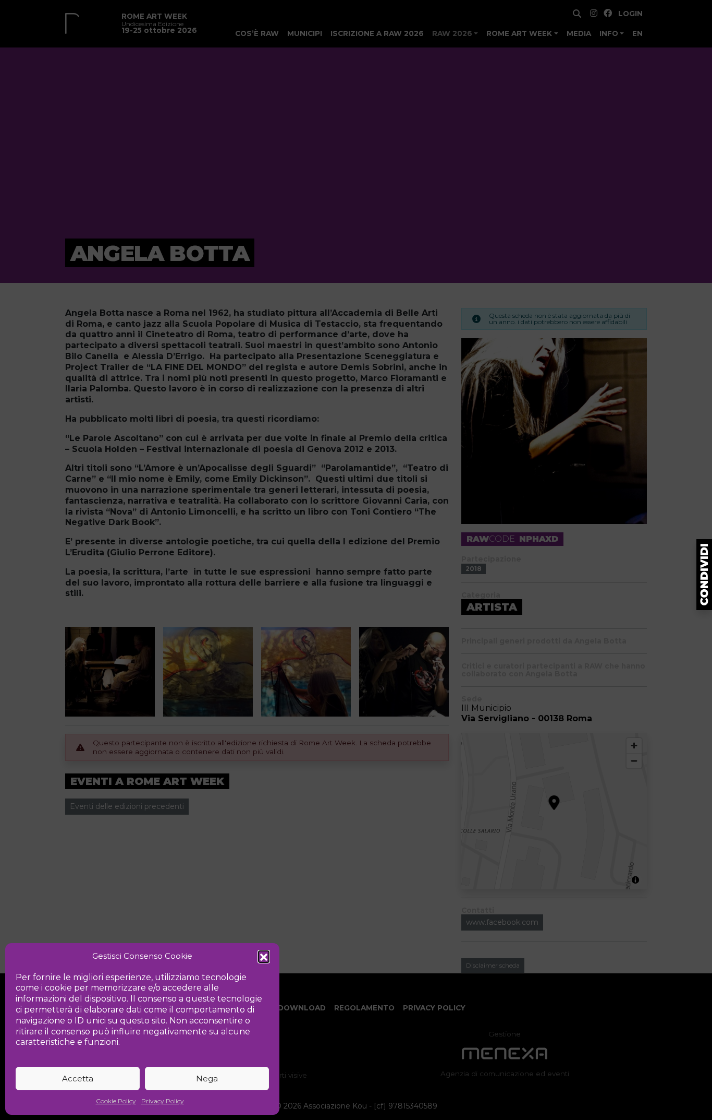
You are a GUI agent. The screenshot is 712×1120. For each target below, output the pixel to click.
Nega (207, 1078)
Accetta (77, 1078)
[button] (264, 956)
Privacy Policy (162, 1101)
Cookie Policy (116, 1101)
